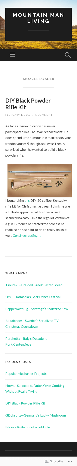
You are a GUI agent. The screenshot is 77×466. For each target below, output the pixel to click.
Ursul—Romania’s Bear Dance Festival (33, 297)
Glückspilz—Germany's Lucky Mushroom (35, 415)
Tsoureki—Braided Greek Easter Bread (33, 285)
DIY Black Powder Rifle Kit (28, 104)
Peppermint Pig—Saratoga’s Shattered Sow (36, 309)
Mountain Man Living (39, 18)
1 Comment (43, 114)
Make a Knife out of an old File (27, 427)
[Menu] (12, 55)
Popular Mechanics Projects (26, 373)
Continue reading (27, 235)
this (27, 200)
